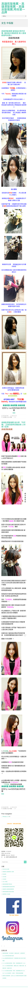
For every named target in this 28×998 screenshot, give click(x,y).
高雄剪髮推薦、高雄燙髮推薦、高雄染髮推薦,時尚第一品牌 (13, 8)
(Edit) (14, 412)
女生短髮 (4, 876)
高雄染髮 (21, 405)
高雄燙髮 (13, 405)
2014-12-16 (14, 415)
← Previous (4, 816)
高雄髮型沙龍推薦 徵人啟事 (8, 871)
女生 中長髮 (9, 417)
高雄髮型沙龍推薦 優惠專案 (8, 889)
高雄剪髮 (6, 405)
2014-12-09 (14, 807)
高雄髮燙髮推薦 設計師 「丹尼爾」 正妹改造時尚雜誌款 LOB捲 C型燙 (13, 424)
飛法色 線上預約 (5, 869)
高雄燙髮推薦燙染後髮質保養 (8, 886)
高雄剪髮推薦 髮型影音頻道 (8, 891)
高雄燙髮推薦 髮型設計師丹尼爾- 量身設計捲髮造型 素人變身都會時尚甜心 (13, 33)
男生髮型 (4, 874)
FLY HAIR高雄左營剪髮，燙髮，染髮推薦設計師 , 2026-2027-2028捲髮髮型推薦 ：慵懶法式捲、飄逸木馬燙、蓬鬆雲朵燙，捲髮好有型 (14, 966)
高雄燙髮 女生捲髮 (6, 894)
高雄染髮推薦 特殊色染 (7, 884)
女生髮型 (5, 417)
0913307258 (5, 415)
